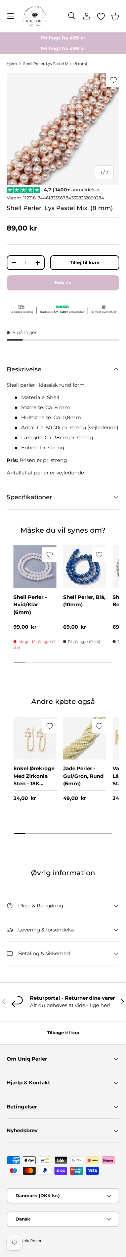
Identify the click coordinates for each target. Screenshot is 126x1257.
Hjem (12, 63)
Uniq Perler (30, 1240)
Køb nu (63, 282)
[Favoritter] (100, 16)
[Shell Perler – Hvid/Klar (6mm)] (34, 566)
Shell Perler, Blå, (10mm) (84, 601)
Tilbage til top (63, 1032)
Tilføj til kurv (84, 262)
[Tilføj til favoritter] (113, 80)
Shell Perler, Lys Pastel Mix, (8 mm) (55, 63)
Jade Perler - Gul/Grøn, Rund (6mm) (83, 776)
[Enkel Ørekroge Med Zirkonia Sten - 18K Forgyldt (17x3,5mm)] (34, 738)
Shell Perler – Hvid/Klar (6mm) (30, 604)
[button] (115, 16)
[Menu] (10, 16)
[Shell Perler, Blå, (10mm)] (84, 566)
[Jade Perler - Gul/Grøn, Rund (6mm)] (84, 738)
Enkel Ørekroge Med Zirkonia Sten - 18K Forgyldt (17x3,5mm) (33, 783)
